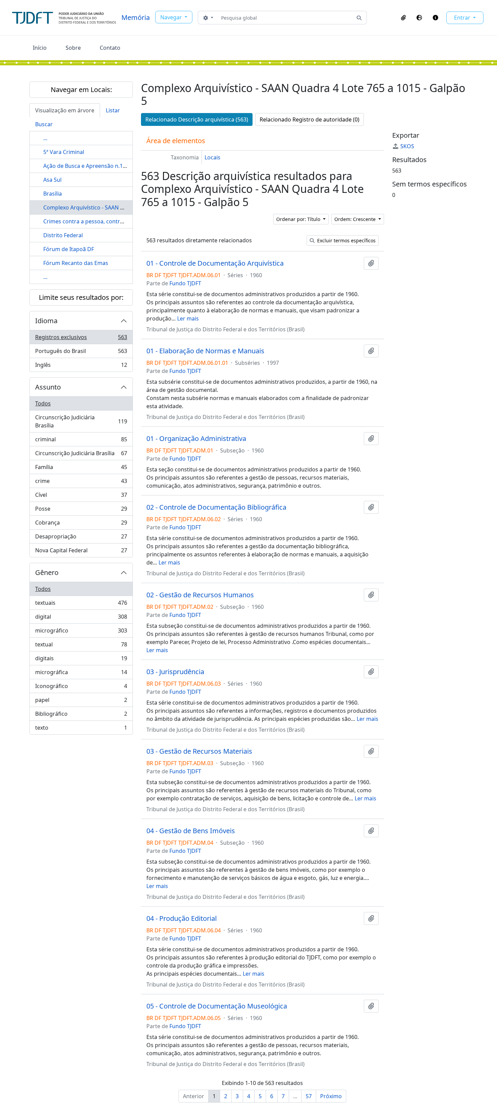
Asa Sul (52, 179)
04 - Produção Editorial (181, 918)
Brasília (52, 193)
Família (81, 468)
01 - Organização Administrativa (196, 439)
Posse (81, 510)
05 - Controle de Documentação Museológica (216, 1006)
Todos (43, 403)
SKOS (407, 146)
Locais (212, 157)
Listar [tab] (113, 110)
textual (81, 646)
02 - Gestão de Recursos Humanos (200, 595)
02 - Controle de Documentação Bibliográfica (216, 507)
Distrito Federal (63, 235)
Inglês (81, 366)
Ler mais (188, 318)
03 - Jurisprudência (175, 672)
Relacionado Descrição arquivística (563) (196, 119)
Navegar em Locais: (81, 89)
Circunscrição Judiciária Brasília (81, 421)
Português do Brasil (81, 352)
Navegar (171, 17)
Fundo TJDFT (185, 283)
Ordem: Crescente (355, 219)
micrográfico (81, 632)
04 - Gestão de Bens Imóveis (190, 831)
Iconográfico (81, 687)
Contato (110, 47)
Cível (81, 496)
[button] (403, 17)
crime (81, 482)
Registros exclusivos (81, 338)
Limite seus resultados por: (81, 297)
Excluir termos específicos (346, 240)
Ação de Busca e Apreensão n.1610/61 (91, 166)
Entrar (463, 17)
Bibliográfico (81, 715)
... (45, 138)
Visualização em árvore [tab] (64, 110)
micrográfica (81, 673)
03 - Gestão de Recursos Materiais (199, 751)
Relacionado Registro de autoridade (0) (309, 119)
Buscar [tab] (44, 124)
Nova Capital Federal (81, 552)
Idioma (46, 320)
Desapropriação (81, 538)
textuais (81, 604)
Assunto (48, 387)
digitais (81, 660)
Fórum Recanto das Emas (75, 263)
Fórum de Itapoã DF (68, 249)
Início (40, 47)
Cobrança (81, 524)
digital (81, 618)
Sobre (73, 47)
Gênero (46, 572)
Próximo (331, 1096)
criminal (81, 441)
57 (309, 1096)
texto (81, 729)
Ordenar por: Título (299, 219)
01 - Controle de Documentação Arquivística (215, 263)
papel (81, 701)
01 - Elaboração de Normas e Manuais (205, 351)
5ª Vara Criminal (63, 152)
